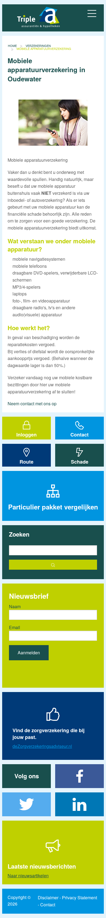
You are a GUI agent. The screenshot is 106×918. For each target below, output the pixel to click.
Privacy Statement (79, 897)
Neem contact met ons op (32, 403)
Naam (15, 606)
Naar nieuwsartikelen (28, 875)
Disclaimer (48, 897)
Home (12, 45)
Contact (47, 904)
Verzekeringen (38, 45)
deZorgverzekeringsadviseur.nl (42, 746)
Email (14, 627)
